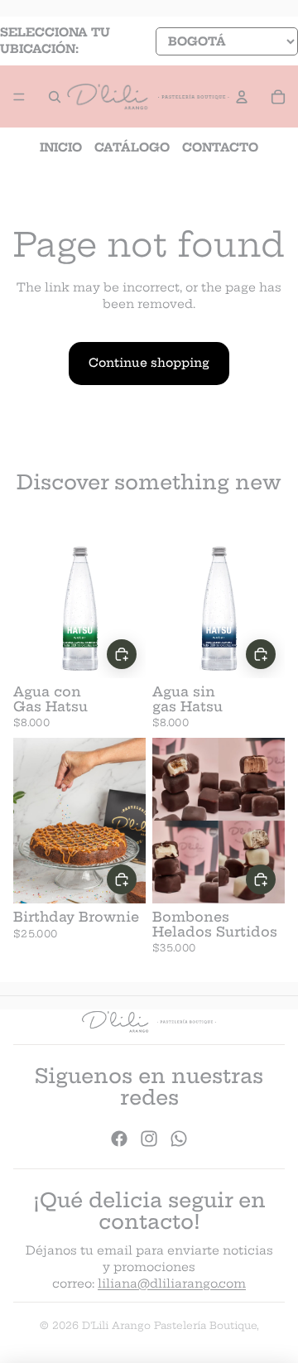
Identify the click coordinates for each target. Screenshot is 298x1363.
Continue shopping (149, 362)
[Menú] (19, 97)
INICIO (61, 147)
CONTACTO (220, 147)
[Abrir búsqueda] (54, 97)
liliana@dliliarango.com (172, 1283)
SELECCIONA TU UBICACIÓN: (55, 40)
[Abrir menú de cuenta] (241, 97)
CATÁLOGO (132, 147)
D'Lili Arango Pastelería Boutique (169, 1325)
